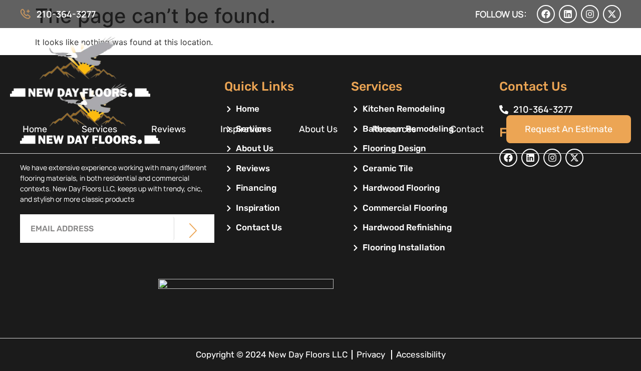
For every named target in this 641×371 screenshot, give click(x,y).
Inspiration (242, 129)
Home (35, 129)
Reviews (168, 129)
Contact (467, 129)
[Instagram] (590, 14)
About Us (318, 129)
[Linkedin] (568, 14)
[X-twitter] (612, 14)
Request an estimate (568, 129)
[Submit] (193, 230)
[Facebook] (546, 14)
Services (99, 129)
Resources (394, 129)
